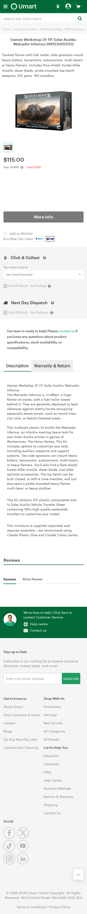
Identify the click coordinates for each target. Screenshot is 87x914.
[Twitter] (23, 837)
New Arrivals (53, 723)
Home (6, 29)
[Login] (68, 6)
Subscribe (71, 678)
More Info (43, 216)
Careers (9, 723)
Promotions (52, 707)
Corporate (51, 764)
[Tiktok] (10, 850)
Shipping (51, 805)
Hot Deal (50, 715)
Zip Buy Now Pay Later (20, 739)
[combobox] (43, 18)
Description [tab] (17, 365)
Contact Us (52, 813)
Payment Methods (57, 788)
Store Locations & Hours (21, 715)
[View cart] (78, 6)
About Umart (13, 707)
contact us (66, 331)
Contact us (38, 630)
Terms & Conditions (32, 907)
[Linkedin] (23, 863)
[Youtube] (23, 850)
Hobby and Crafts (24, 29)
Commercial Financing (20, 748)
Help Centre (53, 780)
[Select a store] (58, 6)
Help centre (39, 624)
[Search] (79, 19)
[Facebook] (10, 837)
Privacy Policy (59, 907)
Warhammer (74, 29)
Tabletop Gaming (51, 29)
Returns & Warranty (58, 797)
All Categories (54, 731)
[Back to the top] (78, 874)
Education (51, 756)
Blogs (7, 731)
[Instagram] (10, 863)
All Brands (51, 739)
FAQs (47, 772)
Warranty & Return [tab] (52, 365)
